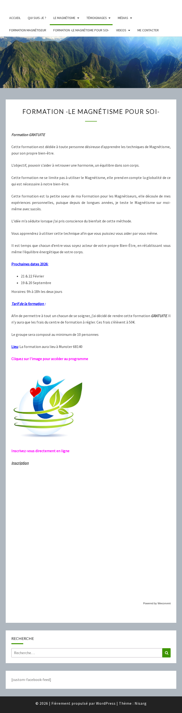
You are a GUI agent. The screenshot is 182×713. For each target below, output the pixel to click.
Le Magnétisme (64, 18)
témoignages (96, 18)
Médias (123, 18)
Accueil (15, 18)
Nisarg (141, 703)
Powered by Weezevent (157, 603)
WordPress (106, 703)
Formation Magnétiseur (27, 30)
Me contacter (148, 30)
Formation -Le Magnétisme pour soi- (81, 30)
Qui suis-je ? (37, 18)
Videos (121, 30)
